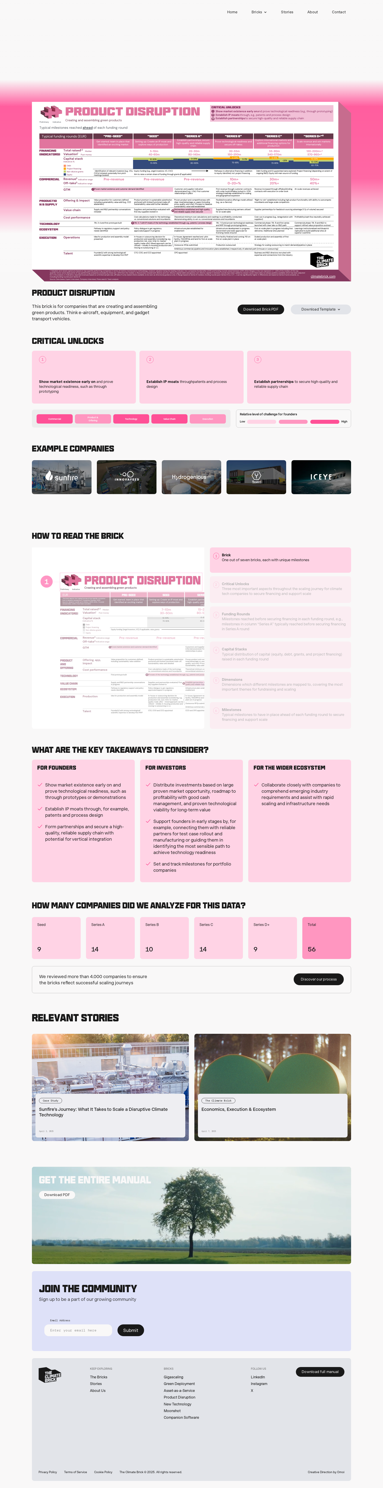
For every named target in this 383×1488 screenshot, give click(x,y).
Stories (96, 1384)
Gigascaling (173, 1377)
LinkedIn (258, 1377)
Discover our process (319, 979)
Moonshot (172, 1411)
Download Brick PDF (260, 309)
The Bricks (98, 1377)
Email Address (60, 1320)
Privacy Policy (48, 1472)
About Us (98, 1391)
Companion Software (181, 1417)
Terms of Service (75, 1472)
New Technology (177, 1404)
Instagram (259, 1384)
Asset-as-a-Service (179, 1391)
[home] (43, 12)
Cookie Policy (103, 1472)
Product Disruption (179, 1397)
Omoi (340, 1472)
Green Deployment (179, 1384)
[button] (259, 12)
